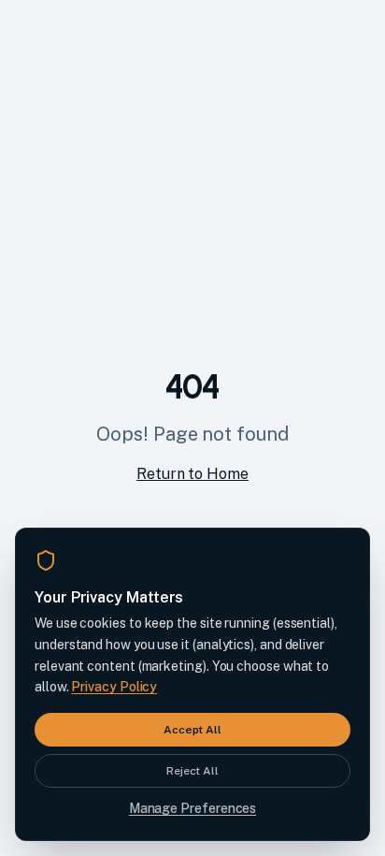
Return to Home (192, 474)
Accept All (192, 729)
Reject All (192, 770)
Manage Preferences (193, 808)
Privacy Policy (114, 686)
